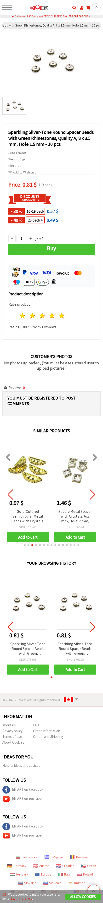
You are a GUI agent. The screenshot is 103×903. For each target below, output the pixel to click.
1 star (23, 315)
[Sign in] (81, 8)
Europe (46, 874)
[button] (25, 545)
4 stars (52, 315)
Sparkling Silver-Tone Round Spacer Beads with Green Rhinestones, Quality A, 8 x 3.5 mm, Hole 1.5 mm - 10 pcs (28, 648)
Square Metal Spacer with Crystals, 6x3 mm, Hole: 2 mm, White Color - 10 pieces (75, 516)
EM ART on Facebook (27, 789)
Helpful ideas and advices (21, 765)
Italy (67, 874)
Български (30, 857)
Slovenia (55, 883)
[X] (4, 894)
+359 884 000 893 (77, 16)
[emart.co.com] (31, 8)
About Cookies (13, 742)
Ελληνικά (57, 857)
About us (9, 725)
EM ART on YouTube (27, 798)
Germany (19, 866)
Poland (88, 874)
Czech (91, 866)
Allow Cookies (83, 896)
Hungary (22, 874)
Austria (44, 866)
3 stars (42, 315)
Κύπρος (79, 883)
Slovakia (30, 883)
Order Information (46, 731)
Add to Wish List (24, 172)
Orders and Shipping (48, 736)
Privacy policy (12, 731)
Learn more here (21, 899)
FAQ (36, 725)
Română (82, 857)
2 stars (33, 315)
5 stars (62, 315)
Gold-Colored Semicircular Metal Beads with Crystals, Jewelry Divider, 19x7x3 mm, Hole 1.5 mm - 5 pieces (28, 516)
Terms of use (12, 736)
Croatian (68, 866)
